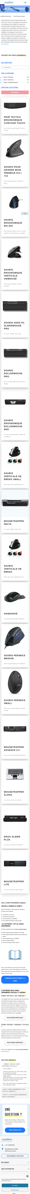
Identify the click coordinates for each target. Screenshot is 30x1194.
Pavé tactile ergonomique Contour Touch (14, 120)
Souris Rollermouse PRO (13, 373)
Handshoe (11, 613)
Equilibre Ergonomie (6, 16)
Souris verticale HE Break (13, 569)
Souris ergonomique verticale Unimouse (13, 274)
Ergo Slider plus (12, 838)
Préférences (15, 1190)
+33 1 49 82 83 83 (9, 1145)
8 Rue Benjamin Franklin (11, 1149)
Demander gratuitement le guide (15, 979)
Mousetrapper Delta (14, 522)
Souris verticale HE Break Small (13, 476)
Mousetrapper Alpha (14, 793)
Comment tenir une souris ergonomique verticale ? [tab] (11, 1065)
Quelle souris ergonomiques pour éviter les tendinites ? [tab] (13, 1090)
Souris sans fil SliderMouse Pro (14, 325)
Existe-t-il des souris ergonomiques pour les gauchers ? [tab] (14, 1095)
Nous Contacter (15, 1130)
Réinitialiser (15, 92)
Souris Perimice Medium (14, 657)
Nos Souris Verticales (15, 1017)
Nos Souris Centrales (15, 1042)
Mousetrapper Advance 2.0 (14, 748)
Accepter (15, 1185)
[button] (27, 1176)
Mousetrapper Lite (14, 883)
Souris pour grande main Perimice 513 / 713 (13, 171)
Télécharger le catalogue (15, 1156)
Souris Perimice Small (14, 701)
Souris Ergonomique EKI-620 (13, 223)
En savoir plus (5, 44)
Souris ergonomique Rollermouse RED (13, 425)
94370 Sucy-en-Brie (10, 1151)
